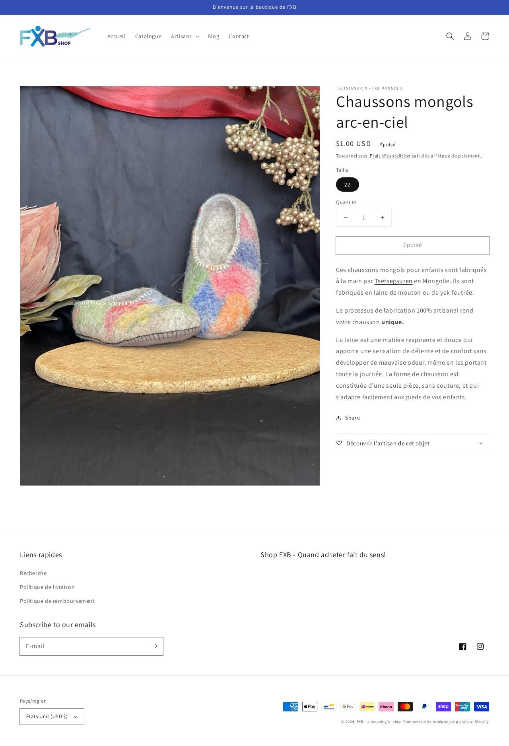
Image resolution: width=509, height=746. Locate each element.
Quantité (346, 202)
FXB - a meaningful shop (379, 721)
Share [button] (352, 417)
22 (347, 184)
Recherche (33, 573)
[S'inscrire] (154, 646)
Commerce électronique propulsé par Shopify (446, 721)
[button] (184, 36)
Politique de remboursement (57, 600)
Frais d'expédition (390, 156)
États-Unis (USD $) (47, 716)
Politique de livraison (47, 587)
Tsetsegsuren (394, 281)
